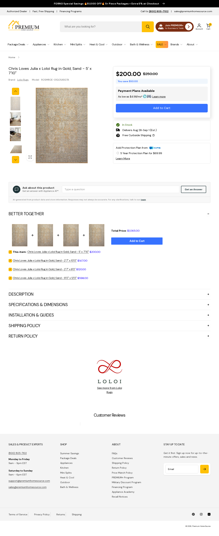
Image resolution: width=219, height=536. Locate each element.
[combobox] (107, 26)
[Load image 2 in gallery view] (15, 119)
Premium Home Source (201, 526)
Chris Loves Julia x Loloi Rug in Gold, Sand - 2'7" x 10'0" (45, 260)
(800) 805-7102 (18, 453)
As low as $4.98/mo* (142, 96)
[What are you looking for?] (148, 26)
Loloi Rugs (23, 79)
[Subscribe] (204, 469)
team (143, 199)
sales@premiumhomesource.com (193, 11)
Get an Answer (193, 189)
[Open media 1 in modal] (61, 125)
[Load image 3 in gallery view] (15, 134)
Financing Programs (71, 11)
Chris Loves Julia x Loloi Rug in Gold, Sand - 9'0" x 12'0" (45, 278)
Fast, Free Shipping (43, 11)
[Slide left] (15, 91)
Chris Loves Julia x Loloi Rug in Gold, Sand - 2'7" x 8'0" (44, 269)
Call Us (155, 11)
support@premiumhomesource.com (29, 480)
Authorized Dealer (17, 11)
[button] (208, 26)
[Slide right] (15, 159)
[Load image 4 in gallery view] (15, 150)
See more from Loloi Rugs (109, 390)
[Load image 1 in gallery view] (15, 103)
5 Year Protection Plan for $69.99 (141, 153)
